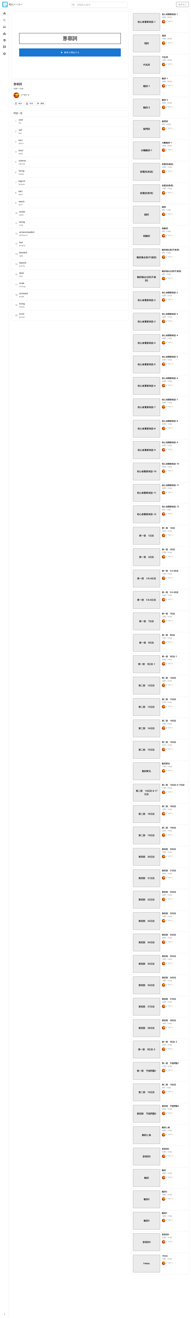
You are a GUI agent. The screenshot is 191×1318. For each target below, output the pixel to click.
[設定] (4, 53)
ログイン (182, 4)
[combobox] (101, 5)
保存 (20, 103)
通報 (42, 103)
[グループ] (4, 27)
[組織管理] (4, 40)
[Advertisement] (160, 1296)
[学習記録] (4, 33)
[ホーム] (4, 13)
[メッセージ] (4, 47)
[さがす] (4, 20)
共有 (31, 103)
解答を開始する (71, 52)
